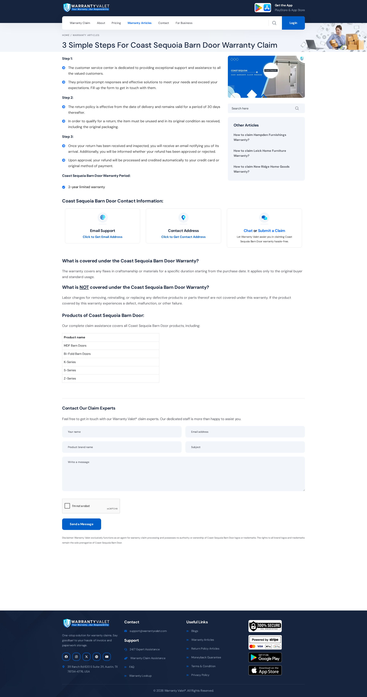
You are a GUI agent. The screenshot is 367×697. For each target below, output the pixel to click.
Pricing (116, 23)
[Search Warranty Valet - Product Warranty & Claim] (274, 23)
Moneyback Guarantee (206, 657)
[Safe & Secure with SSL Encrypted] (265, 627)
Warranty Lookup (140, 676)
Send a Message (81, 524)
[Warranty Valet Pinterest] (97, 657)
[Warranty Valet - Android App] (265, 659)
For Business (184, 23)
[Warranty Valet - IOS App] (265, 672)
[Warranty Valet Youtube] (107, 657)
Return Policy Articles (205, 648)
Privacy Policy (200, 675)
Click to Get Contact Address (183, 237)
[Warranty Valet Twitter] (86, 657)
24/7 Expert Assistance (145, 649)
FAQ (131, 667)
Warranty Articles (139, 23)
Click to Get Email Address (103, 237)
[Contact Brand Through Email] (102, 218)
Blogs (194, 631)
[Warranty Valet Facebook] (66, 657)
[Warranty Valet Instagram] (76, 657)
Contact (163, 23)
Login (293, 23)
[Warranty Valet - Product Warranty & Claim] (86, 7)
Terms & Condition (203, 666)
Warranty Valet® (175, 691)
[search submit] (300, 108)
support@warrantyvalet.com (148, 631)
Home (66, 35)
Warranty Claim (80, 23)
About (101, 23)
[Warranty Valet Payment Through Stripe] (265, 644)
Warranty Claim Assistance (148, 658)
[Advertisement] (176, 575)
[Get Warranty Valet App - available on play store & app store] (263, 7)
